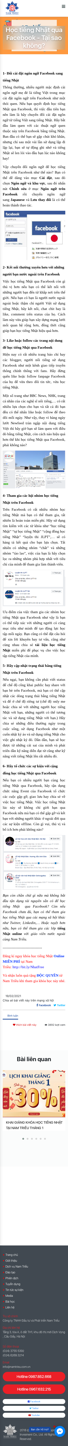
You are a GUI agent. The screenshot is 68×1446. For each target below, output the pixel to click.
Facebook (35, 1401)
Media (9, 1296)
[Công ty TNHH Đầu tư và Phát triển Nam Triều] (12, 8)
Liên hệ (9, 1307)
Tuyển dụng (12, 1284)
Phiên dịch (11, 1278)
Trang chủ (11, 1255)
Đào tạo (10, 1272)
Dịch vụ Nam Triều (16, 1266)
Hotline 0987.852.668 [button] (34, 1376)
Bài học (10, 1301)
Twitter (35, 1408)
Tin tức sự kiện (14, 1290)
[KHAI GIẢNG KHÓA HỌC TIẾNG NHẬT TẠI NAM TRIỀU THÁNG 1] (34, 1093)
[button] (23, 1139)
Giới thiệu (11, 1260)
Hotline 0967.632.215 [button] (34, 1389)
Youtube (35, 1415)
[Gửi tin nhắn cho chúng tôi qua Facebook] (59, 1431)
